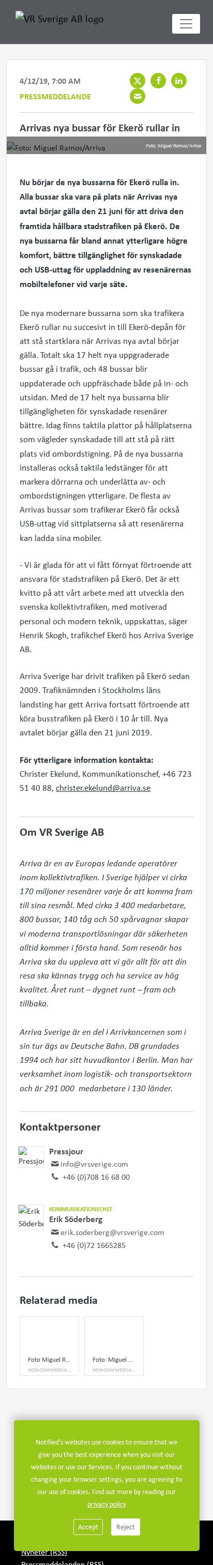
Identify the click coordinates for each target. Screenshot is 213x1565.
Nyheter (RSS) (44, 1551)
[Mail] (137, 96)
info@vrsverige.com (94, 1163)
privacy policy (106, 1504)
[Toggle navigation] (186, 24)
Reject (125, 1526)
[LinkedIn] (179, 80)
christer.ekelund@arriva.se (103, 787)
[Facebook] (158, 80)
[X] (137, 80)
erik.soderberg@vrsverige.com (112, 1232)
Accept (88, 1526)
